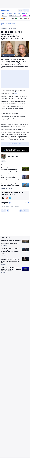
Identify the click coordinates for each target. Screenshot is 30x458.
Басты (2, 23)
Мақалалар (24, 13)
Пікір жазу (25, 210)
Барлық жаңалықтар (11, 23)
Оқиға (15, 13)
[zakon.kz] (5, 10)
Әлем (7, 13)
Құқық (19, 13)
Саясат (2, 13)
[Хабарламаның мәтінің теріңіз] (15, 207)
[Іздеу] (24, 10)
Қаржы (10, 13)
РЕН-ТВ (16, 93)
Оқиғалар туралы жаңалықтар (8, 24)
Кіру (28, 202)
